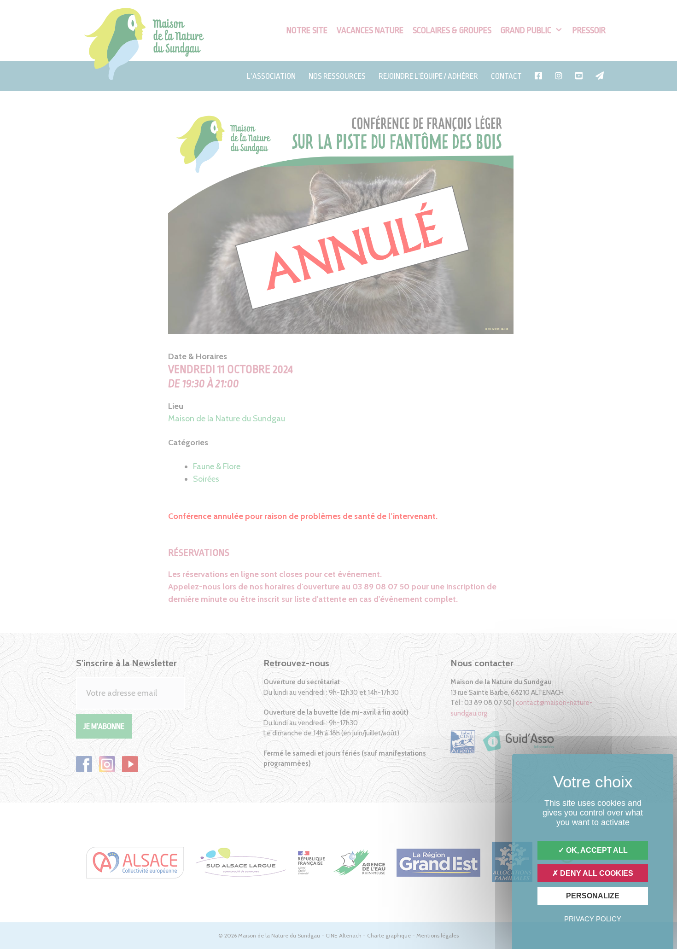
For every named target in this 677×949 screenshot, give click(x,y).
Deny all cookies (595, 873)
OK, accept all (596, 850)
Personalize (592, 896)
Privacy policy (592, 919)
